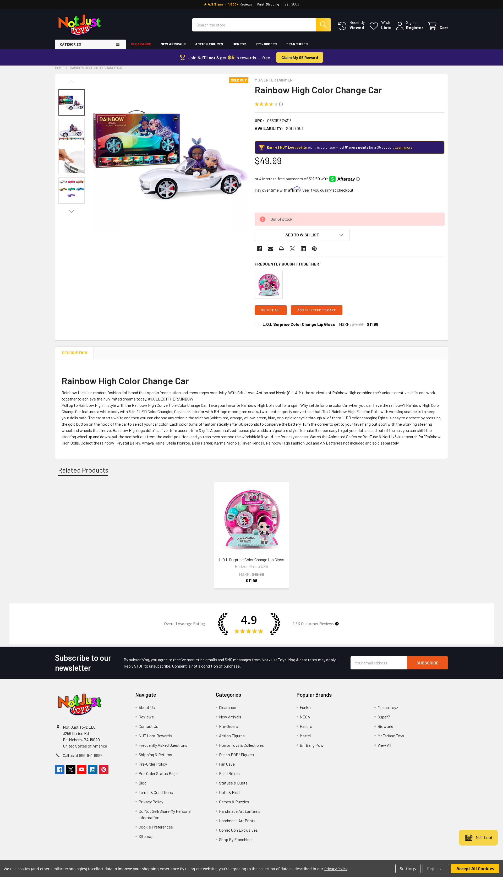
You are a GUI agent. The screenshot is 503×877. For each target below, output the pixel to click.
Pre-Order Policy (153, 763)
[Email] (270, 248)
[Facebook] (259, 248)
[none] (170, 155)
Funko (305, 707)
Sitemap (146, 836)
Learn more (403, 147)
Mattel (305, 735)
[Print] (281, 248)
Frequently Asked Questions (163, 745)
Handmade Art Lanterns (239, 811)
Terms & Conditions (156, 792)
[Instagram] (92, 769)
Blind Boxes (229, 773)
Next (71, 211)
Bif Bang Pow (312, 745)
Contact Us (148, 726)
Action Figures (209, 44)
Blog (142, 782)
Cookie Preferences (156, 826)
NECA (305, 716)
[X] (292, 248)
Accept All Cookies (475, 868)
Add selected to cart (316, 310)
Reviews (146, 716)
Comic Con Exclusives (238, 829)
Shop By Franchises (236, 839)
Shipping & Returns (155, 754)
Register (414, 27)
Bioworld (385, 726)
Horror (239, 44)
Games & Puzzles (234, 801)
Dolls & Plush (230, 792)
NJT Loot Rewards (155, 735)
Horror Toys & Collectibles (241, 745)
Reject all (436, 868)
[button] (302, 235)
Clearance (141, 44)
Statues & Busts (233, 782)
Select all (270, 310)
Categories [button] (70, 44)
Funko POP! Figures (236, 754)
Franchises (297, 44)
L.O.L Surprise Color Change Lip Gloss (299, 324)
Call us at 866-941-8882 (82, 755)
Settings (408, 868)
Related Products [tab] (83, 470)
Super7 (384, 716)
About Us (147, 707)
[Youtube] (81, 769)
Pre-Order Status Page (158, 773)
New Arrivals (173, 44)
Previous (71, 81)
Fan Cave (227, 763)
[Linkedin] (303, 248)
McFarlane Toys (391, 735)
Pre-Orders (266, 44)
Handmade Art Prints (237, 820)
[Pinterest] (314, 248)
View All (384, 745)
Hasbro (306, 726)
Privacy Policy (151, 801)
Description (74, 352)
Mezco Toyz (388, 707)
